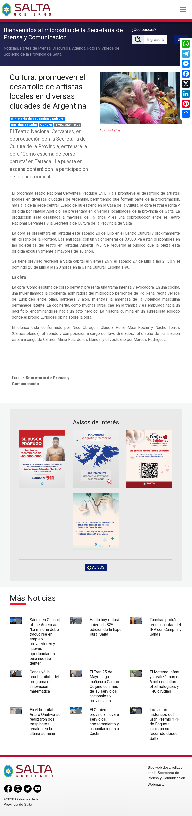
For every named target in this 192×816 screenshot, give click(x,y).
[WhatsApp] (186, 44)
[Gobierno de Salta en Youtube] (38, 788)
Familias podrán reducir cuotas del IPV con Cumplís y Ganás (166, 627)
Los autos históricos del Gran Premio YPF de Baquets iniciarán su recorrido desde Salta (165, 724)
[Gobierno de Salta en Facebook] (8, 788)
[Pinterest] (186, 104)
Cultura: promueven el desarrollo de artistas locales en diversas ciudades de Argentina (48, 91)
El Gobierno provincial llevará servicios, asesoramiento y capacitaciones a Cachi (104, 721)
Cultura (46, 125)
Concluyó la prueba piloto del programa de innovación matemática (44, 682)
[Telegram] (186, 54)
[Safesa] (96, 521)
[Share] (186, 114)
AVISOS (98, 567)
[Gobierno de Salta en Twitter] (28, 788)
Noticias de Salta (24, 125)
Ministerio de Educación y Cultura (37, 119)
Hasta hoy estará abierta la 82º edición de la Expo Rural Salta (106, 627)
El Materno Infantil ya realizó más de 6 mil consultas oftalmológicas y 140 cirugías (166, 682)
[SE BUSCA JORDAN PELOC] (43, 459)
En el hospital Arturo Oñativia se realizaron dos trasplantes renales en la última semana (45, 721)
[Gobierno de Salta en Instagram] (18, 788)
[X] (186, 84)
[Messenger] (186, 64)
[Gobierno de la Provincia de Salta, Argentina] (26, 9)
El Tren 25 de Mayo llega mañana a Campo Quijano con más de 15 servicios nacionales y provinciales (104, 686)
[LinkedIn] (186, 94)
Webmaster (157, 784)
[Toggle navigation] (183, 9)
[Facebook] (186, 74)
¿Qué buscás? (144, 29)
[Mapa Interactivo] (96, 459)
